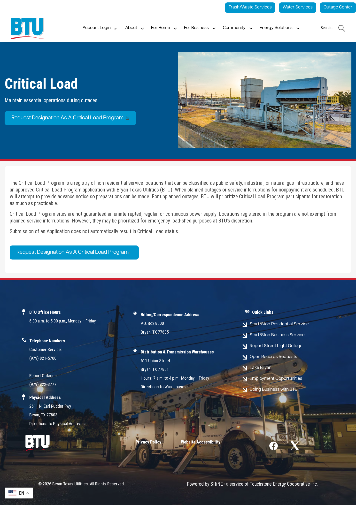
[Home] (27, 28)
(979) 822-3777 (42, 384)
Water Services (298, 7)
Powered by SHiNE (205, 484)
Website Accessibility (200, 441)
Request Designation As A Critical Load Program (72, 252)
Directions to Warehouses (163, 386)
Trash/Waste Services (250, 7)
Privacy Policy (148, 441)
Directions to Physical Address (56, 423)
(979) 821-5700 (42, 358)
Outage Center (338, 7)
